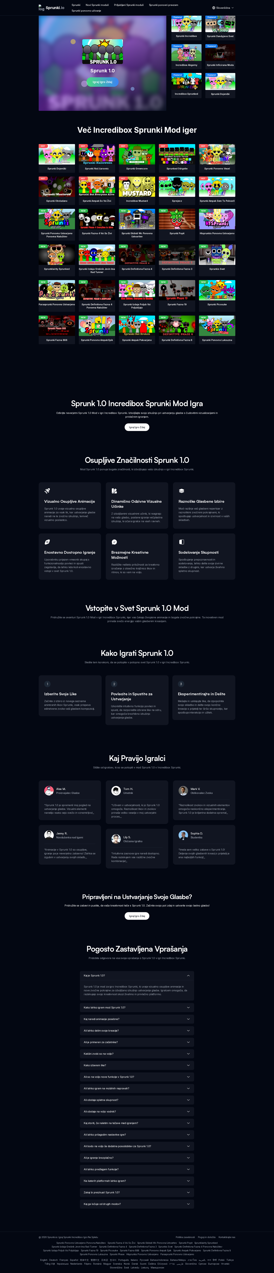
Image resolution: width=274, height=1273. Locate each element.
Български (213, 1263)
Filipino (87, 1263)
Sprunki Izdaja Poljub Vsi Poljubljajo (61, 1250)
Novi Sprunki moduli (97, 4)
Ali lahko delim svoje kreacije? (101, 1030)
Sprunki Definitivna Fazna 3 (143, 1246)
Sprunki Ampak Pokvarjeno (187, 1250)
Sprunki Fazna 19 (89, 1250)
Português (123, 1260)
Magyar (107, 1263)
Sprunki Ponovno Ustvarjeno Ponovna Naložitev (81, 1242)
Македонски (157, 1267)
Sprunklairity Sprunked (206, 1242)
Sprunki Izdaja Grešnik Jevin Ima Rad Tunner (74, 1246)
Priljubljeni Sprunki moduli (129, 4)
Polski (222, 1260)
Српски (202, 1263)
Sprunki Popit (185, 1242)
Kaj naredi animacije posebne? (101, 1019)
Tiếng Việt (50, 1263)
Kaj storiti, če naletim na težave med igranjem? (111, 1123)
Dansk (135, 1263)
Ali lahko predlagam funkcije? (101, 1169)
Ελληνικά (162, 1263)
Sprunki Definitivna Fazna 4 (113, 1246)
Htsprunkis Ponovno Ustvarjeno (142, 1254)
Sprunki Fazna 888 (129, 1250)
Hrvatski (225, 1263)
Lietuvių (145, 1267)
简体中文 (84, 1260)
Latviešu (135, 1267)
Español (74, 1260)
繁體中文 (95, 1260)
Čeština (152, 1263)
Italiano (134, 1260)
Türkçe (230, 1260)
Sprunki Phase (117, 1254)
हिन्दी (215, 1260)
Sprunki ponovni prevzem (163, 4)
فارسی (180, 1263)
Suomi (143, 1263)
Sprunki (76, 4)
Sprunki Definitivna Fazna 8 (217, 1250)
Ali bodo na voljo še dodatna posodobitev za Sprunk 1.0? (117, 1146)
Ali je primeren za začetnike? (101, 1042)
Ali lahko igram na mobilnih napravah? (106, 1088)
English (43, 1260)
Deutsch (53, 1260)
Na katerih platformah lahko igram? (105, 1180)
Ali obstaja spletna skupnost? (101, 1100)
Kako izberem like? (95, 1065)
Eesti (126, 1267)
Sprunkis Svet (165, 1246)
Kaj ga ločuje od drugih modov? (102, 1204)
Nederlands (76, 1263)
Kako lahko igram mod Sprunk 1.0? (104, 1007)
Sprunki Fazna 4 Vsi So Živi (121, 1242)
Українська (62, 1263)
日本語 (104, 1260)
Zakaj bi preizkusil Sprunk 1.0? (102, 1192)
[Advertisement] (137, 366)
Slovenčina (190, 1263)
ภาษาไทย (192, 1260)
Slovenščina (116, 1267)
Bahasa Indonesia (159, 1260)
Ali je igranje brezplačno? (99, 1157)
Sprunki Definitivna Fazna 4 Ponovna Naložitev (198, 1246)
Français (64, 1260)
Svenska (117, 1263)
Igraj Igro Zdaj (102, 82)
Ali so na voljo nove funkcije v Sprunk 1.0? (109, 1076)
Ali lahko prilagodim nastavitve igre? (105, 1134)
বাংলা (209, 1260)
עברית (172, 1263)
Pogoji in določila (206, 1237)
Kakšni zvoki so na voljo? (99, 1053)
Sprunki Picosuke (109, 1250)
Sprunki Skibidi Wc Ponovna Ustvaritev (157, 1242)
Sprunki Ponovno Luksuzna (94, 1254)
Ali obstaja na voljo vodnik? (100, 1111)
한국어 (113, 1260)
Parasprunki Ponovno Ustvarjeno (177, 1254)
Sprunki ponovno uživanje (86, 10)
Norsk (127, 1263)
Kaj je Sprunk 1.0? (94, 975)
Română (97, 1263)
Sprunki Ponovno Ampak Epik (156, 1250)
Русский (144, 1260)
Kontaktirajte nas (227, 1237)
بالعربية (202, 1260)
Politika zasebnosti (185, 1237)
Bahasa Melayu (178, 1260)
